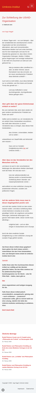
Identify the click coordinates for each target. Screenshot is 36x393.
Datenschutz (30, 388)
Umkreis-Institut (11, 6)
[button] (3, 390)
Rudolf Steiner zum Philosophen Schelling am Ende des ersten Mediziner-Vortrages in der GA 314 (17, 348)
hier (24, 148)
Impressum (21, 388)
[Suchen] (28, 7)
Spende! (5, 260)
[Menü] (32, 6)
